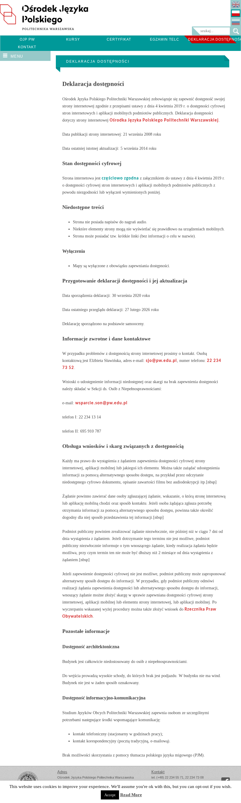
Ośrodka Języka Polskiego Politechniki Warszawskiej (164, 120)
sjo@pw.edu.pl (161, 361)
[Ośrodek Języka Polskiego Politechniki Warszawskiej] (44, 28)
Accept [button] (110, 795)
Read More (131, 794)
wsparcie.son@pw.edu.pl (101, 403)
